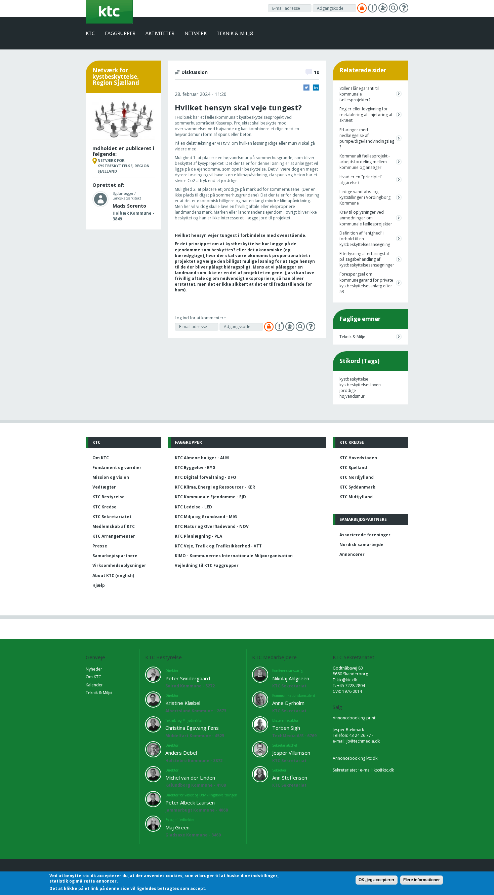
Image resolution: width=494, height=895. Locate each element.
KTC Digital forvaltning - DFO (205, 477)
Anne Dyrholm (288, 703)
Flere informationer (421, 880)
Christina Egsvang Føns (192, 727)
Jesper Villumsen (291, 752)
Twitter (306, 87)
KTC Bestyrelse (108, 497)
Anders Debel (181, 752)
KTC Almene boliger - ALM (202, 458)
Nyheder (94, 669)
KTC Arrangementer (113, 536)
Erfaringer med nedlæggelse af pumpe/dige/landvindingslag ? (366, 138)
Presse (99, 546)
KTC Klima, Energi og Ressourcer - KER (215, 487)
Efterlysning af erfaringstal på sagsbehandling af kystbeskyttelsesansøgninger (366, 259)
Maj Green (177, 827)
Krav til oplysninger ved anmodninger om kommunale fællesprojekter (365, 217)
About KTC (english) (113, 575)
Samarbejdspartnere (114, 556)
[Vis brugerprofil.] (100, 199)
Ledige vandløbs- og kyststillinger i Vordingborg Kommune (364, 197)
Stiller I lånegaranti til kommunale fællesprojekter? (359, 94)
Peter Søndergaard (187, 678)
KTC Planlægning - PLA (198, 536)
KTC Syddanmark (357, 487)
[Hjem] (109, 11)
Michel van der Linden (190, 777)
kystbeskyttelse (353, 379)
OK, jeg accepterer (377, 880)
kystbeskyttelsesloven (360, 385)
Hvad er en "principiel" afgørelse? (360, 179)
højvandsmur (352, 396)
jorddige (347, 390)
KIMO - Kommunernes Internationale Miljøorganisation (234, 556)
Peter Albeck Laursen (190, 802)
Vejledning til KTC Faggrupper (207, 565)
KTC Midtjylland (356, 497)
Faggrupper (120, 33)
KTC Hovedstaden (358, 458)
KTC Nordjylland (356, 477)
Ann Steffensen (289, 777)
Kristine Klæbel (182, 703)
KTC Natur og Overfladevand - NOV (212, 526)
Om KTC (100, 458)
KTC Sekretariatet (111, 517)
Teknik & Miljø (235, 33)
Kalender (94, 685)
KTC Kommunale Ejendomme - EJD (210, 497)
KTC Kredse (104, 507)
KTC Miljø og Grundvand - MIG (206, 517)
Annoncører (352, 554)
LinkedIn (316, 87)
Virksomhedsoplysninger (119, 565)
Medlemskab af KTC (113, 526)
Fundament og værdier (116, 467)
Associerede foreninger (364, 535)
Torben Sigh (286, 727)
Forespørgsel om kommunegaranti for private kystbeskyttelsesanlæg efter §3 (366, 282)
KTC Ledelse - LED (193, 507)
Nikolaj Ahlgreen (290, 678)
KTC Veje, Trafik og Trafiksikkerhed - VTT (218, 546)
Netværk (195, 33)
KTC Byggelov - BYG (195, 467)
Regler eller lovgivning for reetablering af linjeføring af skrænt (366, 114)
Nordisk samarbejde (361, 544)
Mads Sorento (129, 206)
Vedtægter (104, 487)
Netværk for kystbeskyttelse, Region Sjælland (123, 165)
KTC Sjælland (353, 467)
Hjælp (98, 585)
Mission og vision (110, 477)
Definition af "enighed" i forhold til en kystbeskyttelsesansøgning (364, 238)
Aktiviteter (160, 33)
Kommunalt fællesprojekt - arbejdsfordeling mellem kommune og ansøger (364, 161)
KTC (90, 33)
